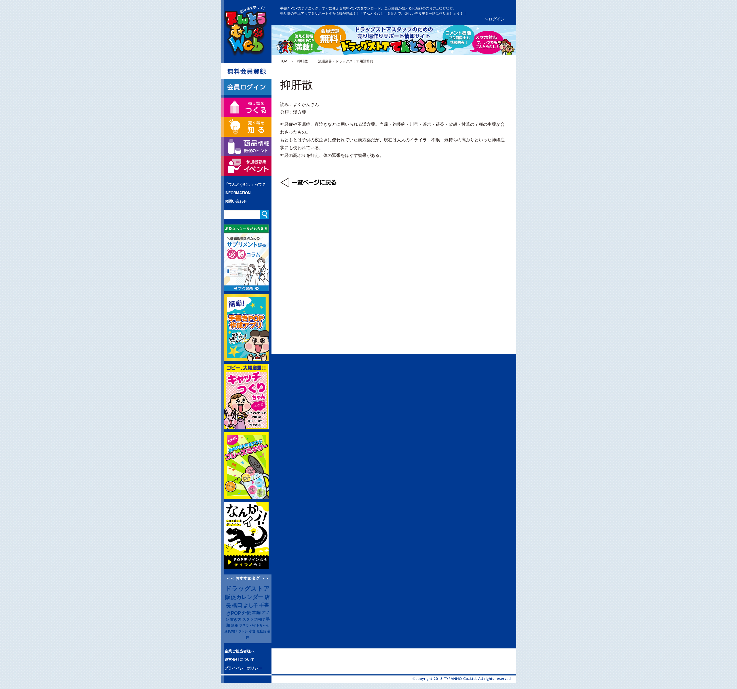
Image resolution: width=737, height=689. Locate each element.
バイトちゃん (259, 625)
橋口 (237, 605)
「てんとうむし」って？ (245, 184)
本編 (256, 612)
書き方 (235, 619)
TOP (283, 61)
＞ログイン (495, 19)
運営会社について (239, 659)
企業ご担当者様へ (239, 651)
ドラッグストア (247, 588)
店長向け (231, 631)
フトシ (243, 631)
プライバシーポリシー (243, 668)
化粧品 (261, 631)
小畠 (252, 631)
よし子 (251, 605)
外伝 (246, 612)
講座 (234, 625)
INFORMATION (237, 193)
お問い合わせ (236, 201)
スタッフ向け (253, 619)
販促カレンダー (244, 597)
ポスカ (244, 625)
